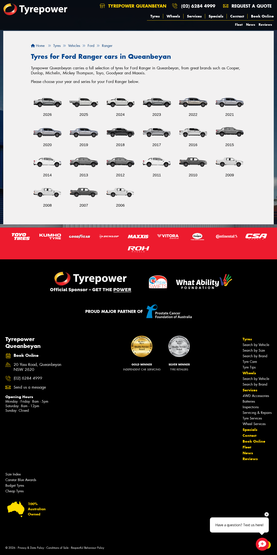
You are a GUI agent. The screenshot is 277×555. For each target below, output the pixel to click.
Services (194, 16)
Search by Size (254, 350)
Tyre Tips (249, 367)
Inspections (251, 407)
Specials (216, 16)
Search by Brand (255, 356)
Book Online (262, 16)
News (250, 24)
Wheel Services (254, 424)
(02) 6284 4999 (198, 6)
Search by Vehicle (256, 345)
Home (40, 45)
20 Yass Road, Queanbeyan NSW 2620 (37, 367)
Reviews (265, 24)
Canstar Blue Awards (20, 480)
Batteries (249, 401)
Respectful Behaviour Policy (87, 548)
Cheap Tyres (14, 491)
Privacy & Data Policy (31, 548)
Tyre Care (250, 361)
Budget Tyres (14, 485)
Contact (237, 16)
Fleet (239, 24)
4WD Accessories (256, 396)
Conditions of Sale (57, 548)
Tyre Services (252, 418)
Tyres (155, 16)
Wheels (173, 16)
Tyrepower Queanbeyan (136, 6)
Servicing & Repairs (257, 412)
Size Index (13, 474)
